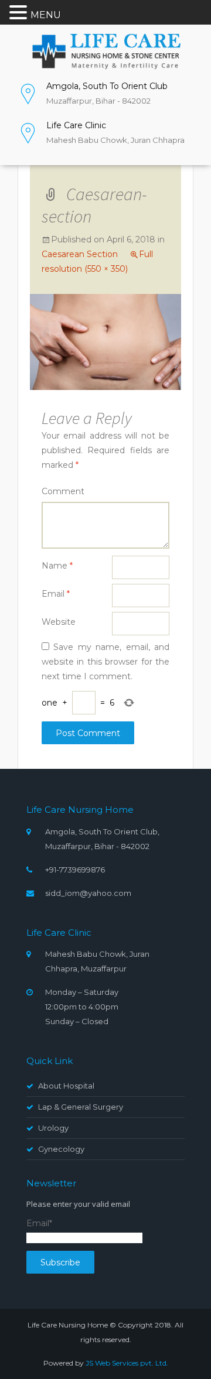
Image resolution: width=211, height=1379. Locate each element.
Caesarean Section (80, 254)
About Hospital (66, 1085)
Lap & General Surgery (80, 1106)
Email (56, 593)
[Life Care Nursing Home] (106, 50)
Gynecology (61, 1149)
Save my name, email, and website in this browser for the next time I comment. (105, 662)
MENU (45, 14)
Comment (63, 491)
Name (57, 565)
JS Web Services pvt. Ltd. (127, 1363)
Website (59, 622)
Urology (53, 1127)
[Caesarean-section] (105, 341)
